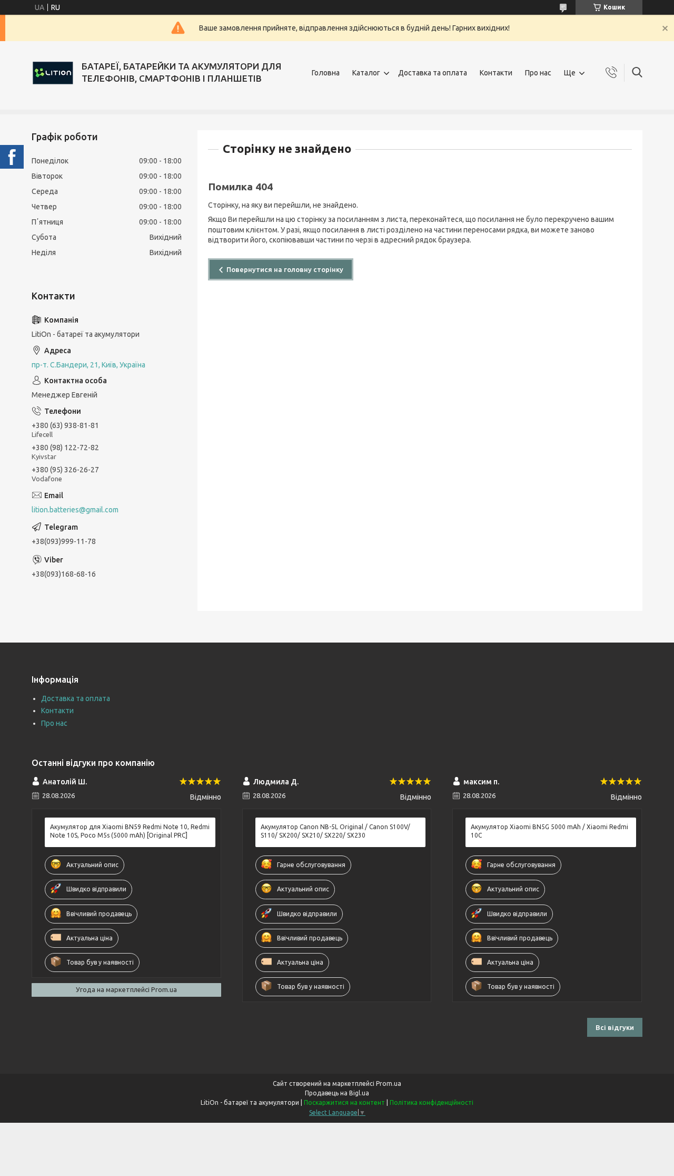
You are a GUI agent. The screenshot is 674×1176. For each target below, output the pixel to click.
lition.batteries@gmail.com (75, 510)
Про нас (538, 73)
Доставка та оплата (432, 73)
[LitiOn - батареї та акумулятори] (53, 73)
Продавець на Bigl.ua (337, 1093)
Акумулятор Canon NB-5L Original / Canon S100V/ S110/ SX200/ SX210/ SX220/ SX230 (335, 831)
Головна (326, 73)
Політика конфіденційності (431, 1102)
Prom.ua (388, 1083)
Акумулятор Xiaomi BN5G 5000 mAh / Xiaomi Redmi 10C (549, 831)
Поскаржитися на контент (344, 1102)
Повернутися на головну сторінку (284, 269)
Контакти (496, 73)
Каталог (366, 73)
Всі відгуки (615, 1027)
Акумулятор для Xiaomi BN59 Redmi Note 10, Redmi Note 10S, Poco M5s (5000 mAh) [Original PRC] (130, 831)
